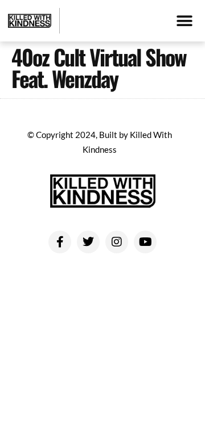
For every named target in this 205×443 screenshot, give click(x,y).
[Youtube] (145, 242)
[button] (184, 21)
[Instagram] (116, 242)
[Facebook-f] (59, 242)
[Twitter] (88, 242)
